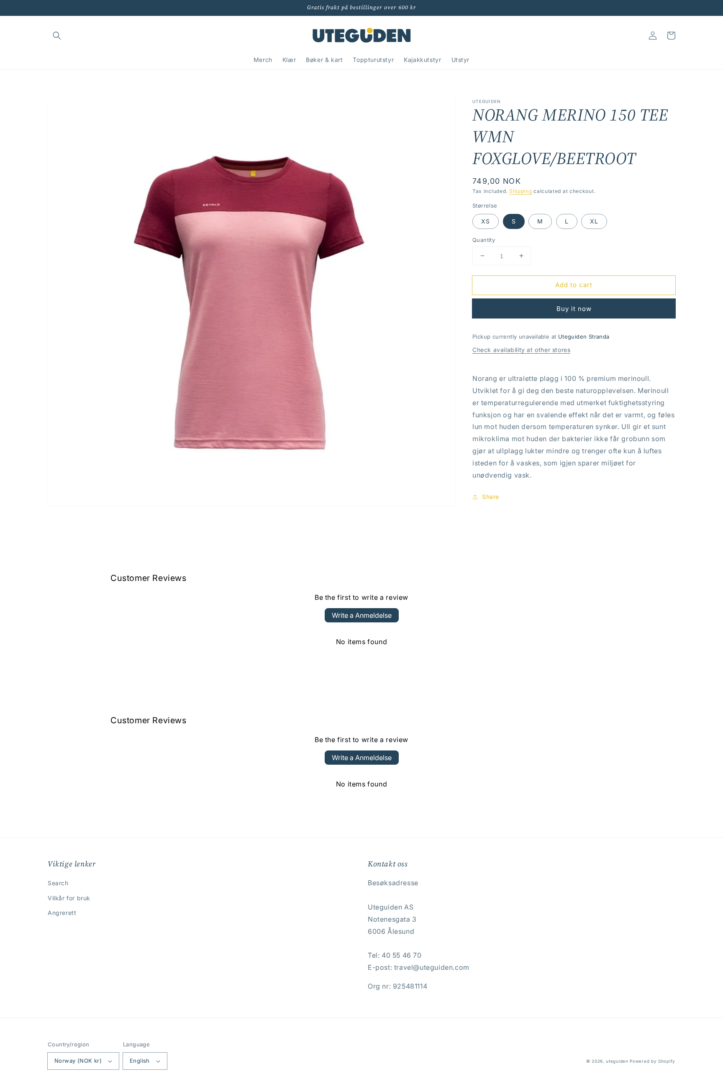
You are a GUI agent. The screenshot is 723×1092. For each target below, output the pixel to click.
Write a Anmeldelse (362, 615)
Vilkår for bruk (69, 898)
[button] (57, 35)
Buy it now (574, 309)
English (140, 1060)
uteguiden (617, 1061)
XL (594, 220)
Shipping (520, 191)
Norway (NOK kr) (78, 1060)
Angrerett (62, 912)
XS (485, 220)
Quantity (483, 239)
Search (58, 882)
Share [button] (490, 496)
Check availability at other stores (521, 349)
